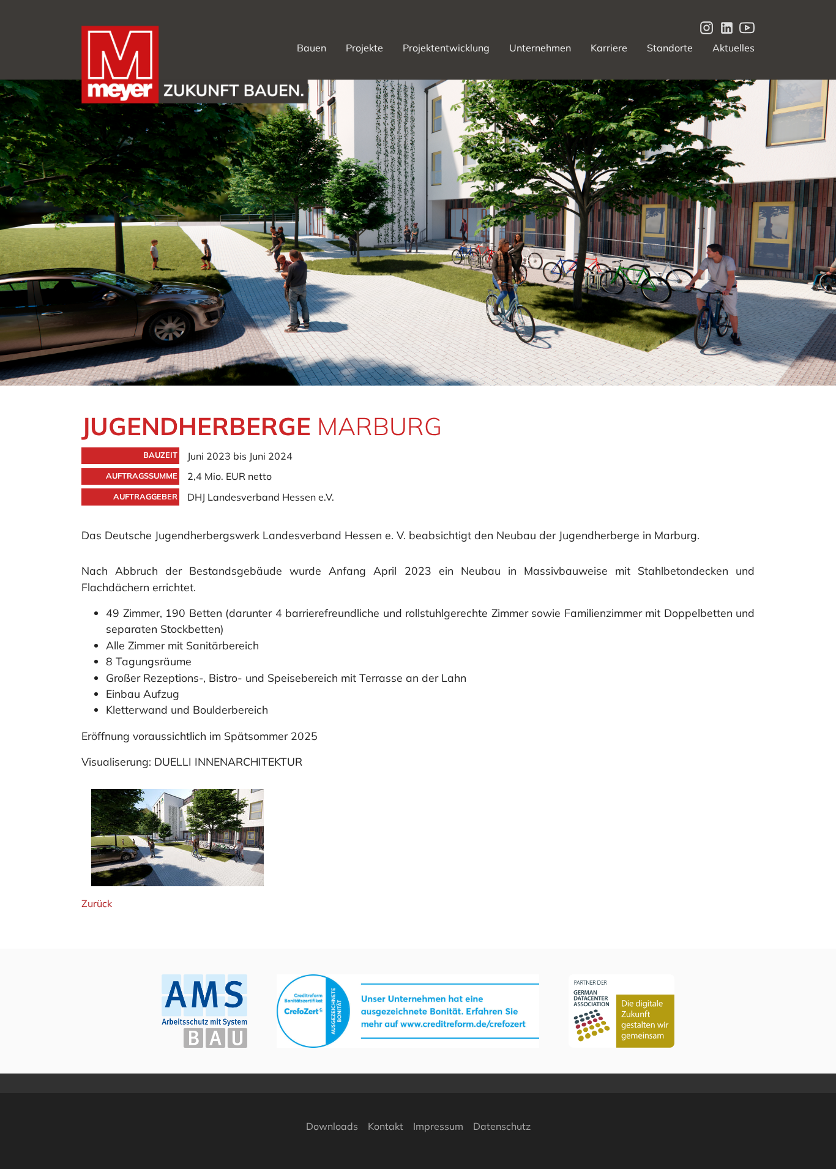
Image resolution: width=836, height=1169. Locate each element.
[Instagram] (704, 27)
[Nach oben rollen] (809, 1142)
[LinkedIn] (724, 27)
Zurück (96, 903)
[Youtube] (744, 27)
